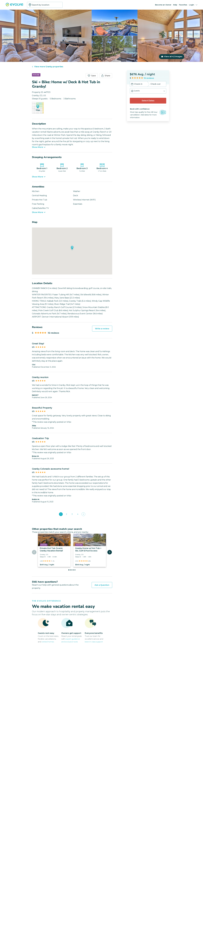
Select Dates (148, 101)
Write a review (102, 329)
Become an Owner (163, 5)
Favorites (183, 5)
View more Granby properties (48, 67)
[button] (148, 91)
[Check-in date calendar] (132, 84)
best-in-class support (94, 642)
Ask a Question (102, 585)
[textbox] (44, 5)
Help (175, 5)
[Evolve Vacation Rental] (14, 6)
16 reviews (149, 78)
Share (107, 76)
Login (191, 5)
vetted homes (48, 642)
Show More (37, 147)
